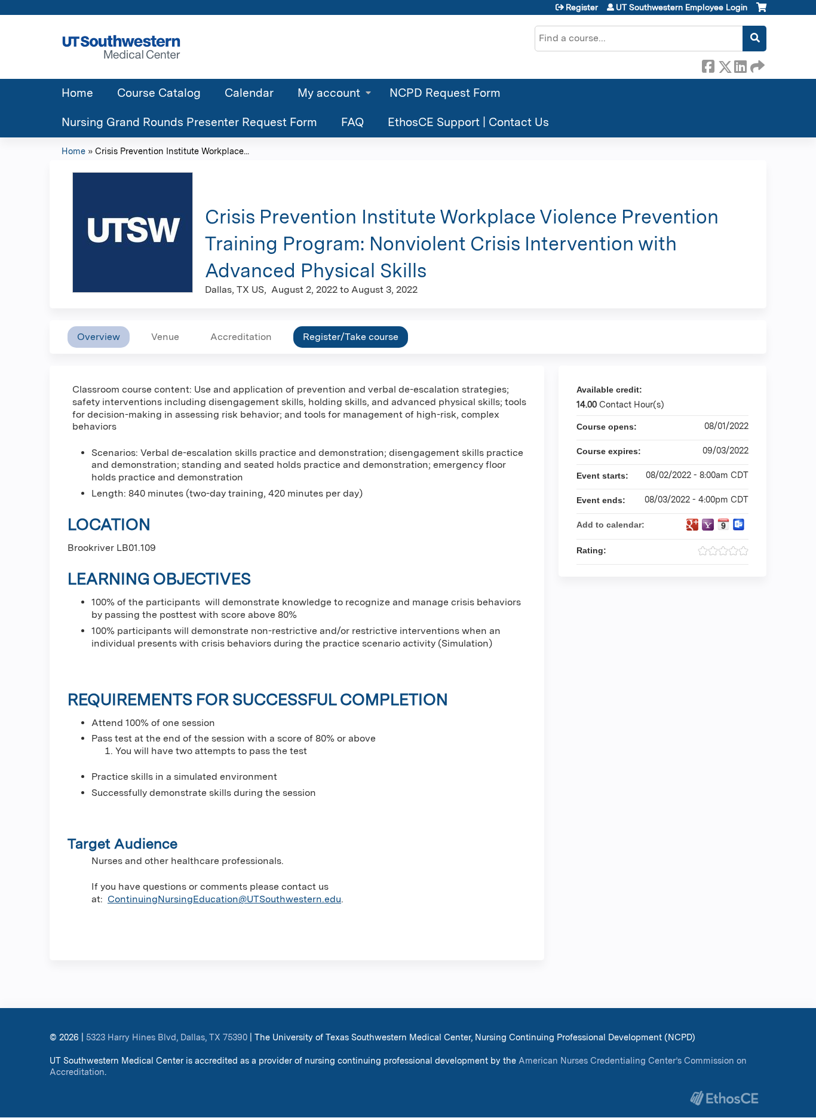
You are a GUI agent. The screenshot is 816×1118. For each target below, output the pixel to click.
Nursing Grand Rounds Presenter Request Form (189, 122)
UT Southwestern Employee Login (681, 7)
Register (582, 7)
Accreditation (241, 336)
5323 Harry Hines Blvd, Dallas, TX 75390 (166, 1037)
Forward (756, 64)
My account (328, 93)
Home (77, 93)
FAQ (352, 122)
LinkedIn (740, 64)
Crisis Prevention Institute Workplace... (172, 151)
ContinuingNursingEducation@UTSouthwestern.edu (224, 899)
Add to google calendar (692, 525)
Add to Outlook (739, 525)
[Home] (121, 47)
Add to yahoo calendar (708, 525)
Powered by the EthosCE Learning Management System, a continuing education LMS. (724, 1098)
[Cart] (761, 11)
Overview (98, 336)
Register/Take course (350, 336)
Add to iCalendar (723, 524)
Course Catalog (159, 93)
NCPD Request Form (445, 93)
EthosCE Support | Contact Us (468, 122)
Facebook (708, 64)
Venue (165, 336)
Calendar (249, 93)
